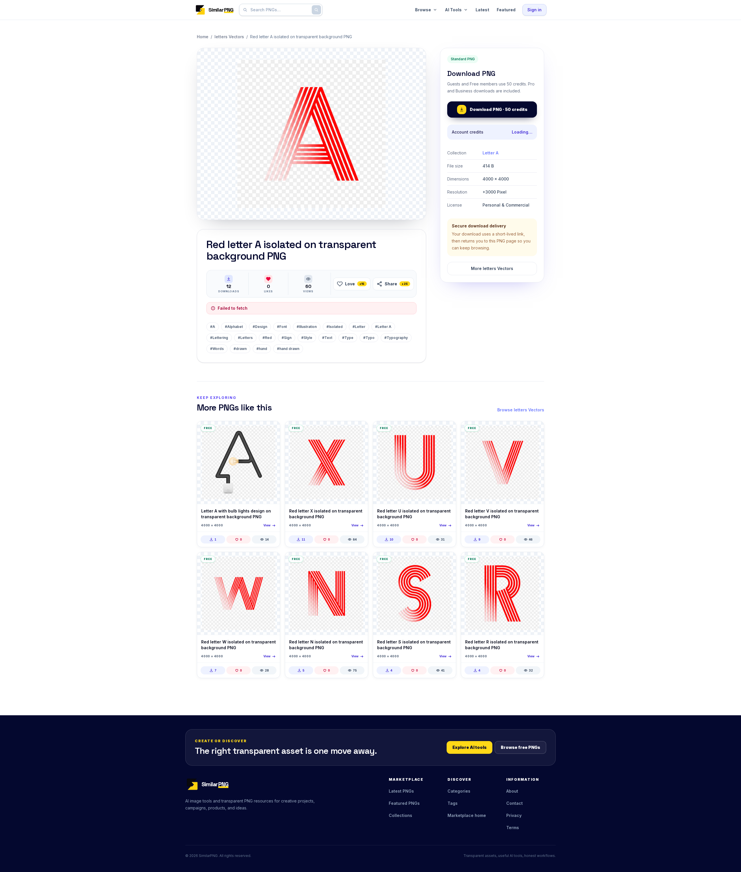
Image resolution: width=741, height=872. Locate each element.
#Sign (286, 337)
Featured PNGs (404, 803)
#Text (327, 337)
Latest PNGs (401, 791)
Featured (506, 9)
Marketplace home (466, 815)
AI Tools (453, 9)
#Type (347, 337)
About (512, 791)
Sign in (534, 9)
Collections (400, 815)
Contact (514, 803)
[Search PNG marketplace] (316, 9)
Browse (423, 9)
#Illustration (307, 326)
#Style (306, 337)
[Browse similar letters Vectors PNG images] (270, 430)
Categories (458, 791)
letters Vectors (229, 36)
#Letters (245, 337)
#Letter (359, 326)
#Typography (396, 337)
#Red (267, 337)
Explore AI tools (469, 747)
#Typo (369, 337)
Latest (482, 9)
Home (202, 36)
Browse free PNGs (520, 747)
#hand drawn (288, 348)
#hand (261, 348)
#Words (217, 348)
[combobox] (280, 10)
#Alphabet (234, 326)
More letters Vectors (492, 268)
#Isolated (335, 326)
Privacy (514, 815)
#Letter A (383, 326)
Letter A (490, 152)
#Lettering (219, 337)
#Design (260, 326)
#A (212, 326)
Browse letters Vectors (520, 409)
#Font (282, 326)
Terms (512, 827)
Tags (452, 803)
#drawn (240, 348)
